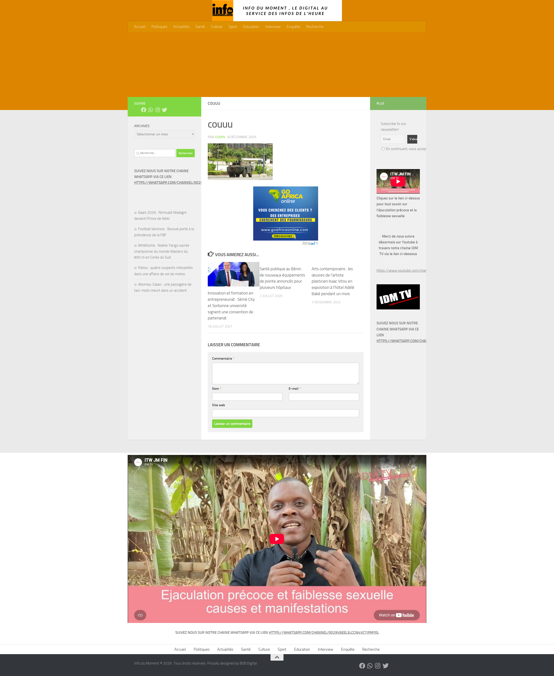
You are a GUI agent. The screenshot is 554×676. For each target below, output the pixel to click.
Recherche (315, 26)
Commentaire (223, 358)
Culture (216, 26)
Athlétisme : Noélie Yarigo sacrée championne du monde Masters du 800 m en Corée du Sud (161, 251)
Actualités (181, 26)
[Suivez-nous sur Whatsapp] (150, 109)
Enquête (293, 26)
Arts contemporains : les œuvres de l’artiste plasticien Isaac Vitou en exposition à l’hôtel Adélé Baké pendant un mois (333, 281)
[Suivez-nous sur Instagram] (157, 109)
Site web (218, 405)
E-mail (295, 389)
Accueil (139, 26)
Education (251, 26)
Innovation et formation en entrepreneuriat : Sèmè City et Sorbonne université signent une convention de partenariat (231, 306)
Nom (216, 389)
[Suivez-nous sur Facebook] (143, 109)
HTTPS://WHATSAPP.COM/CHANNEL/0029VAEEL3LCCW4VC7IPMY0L (189, 182)
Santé (200, 26)
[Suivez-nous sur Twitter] (164, 109)
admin (220, 137)
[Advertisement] (277, 64)
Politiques (159, 26)
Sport (233, 26)
